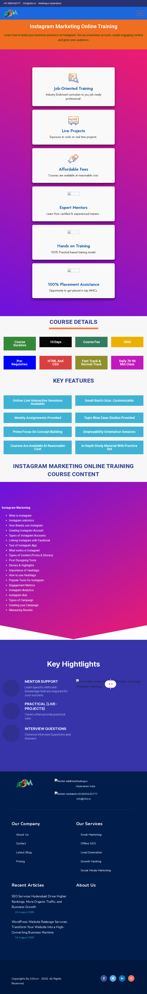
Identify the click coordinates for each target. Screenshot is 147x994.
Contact (21, 843)
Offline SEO (88, 843)
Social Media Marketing (96, 870)
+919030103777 (87, 794)
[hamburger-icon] (140, 13)
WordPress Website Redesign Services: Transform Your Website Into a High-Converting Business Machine (40, 927)
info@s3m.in (84, 799)
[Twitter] (131, 3)
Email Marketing (91, 835)
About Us (22, 835)
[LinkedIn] (137, 3)
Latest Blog (24, 852)
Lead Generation (91, 852)
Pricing (20, 861)
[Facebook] (125, 3)
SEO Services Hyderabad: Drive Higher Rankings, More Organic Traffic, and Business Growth (39, 901)
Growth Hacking (91, 861)
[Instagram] (143, 3)
